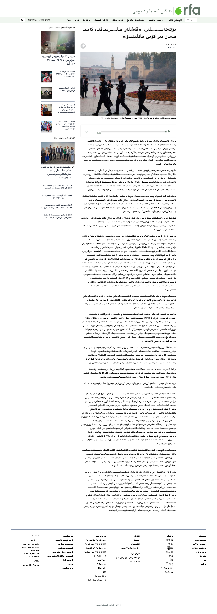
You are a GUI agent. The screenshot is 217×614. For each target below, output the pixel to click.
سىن (69, 20)
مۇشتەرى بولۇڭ (100, 576)
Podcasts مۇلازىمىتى (130, 548)
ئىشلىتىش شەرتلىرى (65, 548)
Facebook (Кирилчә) (95, 544)
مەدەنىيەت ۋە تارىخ (135, 20)
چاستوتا (137, 540)
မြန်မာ (170, 548)
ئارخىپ (203, 564)
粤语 (170, 544)
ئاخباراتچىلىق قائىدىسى (64, 540)
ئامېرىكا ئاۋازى (67, 560)
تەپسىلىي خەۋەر (175, 20)
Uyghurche (44, 20)
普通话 (169, 540)
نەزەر (76, 20)
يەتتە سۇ (86, 20)
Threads (102, 568)
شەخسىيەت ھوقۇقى (65, 544)
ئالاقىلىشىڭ (135, 561)
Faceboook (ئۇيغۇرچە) (96, 540)
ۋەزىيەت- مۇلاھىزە (155, 20)
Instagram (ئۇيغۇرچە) (96, 548)
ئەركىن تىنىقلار (101, 20)
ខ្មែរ (171, 560)
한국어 (169, 552)
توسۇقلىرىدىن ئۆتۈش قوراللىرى (127, 557)
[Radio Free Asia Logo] (166, 9)
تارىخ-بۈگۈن (117, 20)
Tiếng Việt (167, 568)
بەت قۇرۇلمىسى (67, 568)
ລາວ (171, 556)
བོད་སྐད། (169, 564)
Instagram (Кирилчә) (95, 552)
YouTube (102, 560)
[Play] (170, 131)
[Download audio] (86, 131)
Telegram (101, 564)
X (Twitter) (100, 556)
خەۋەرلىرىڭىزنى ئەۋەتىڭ (97, 580)
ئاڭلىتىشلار (135, 544)
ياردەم (70, 564)
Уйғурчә (32, 20)
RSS (104, 572)
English (169, 572)
